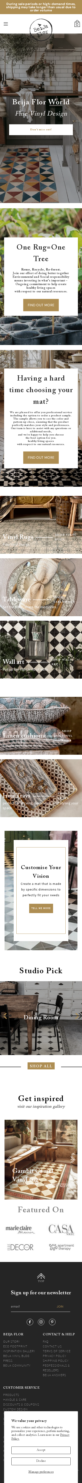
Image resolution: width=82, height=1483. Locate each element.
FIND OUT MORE (41, 305)
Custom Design (15, 1409)
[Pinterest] (52, 1322)
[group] (41, 1018)
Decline (41, 1461)
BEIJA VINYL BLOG (16, 1356)
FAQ (46, 1341)
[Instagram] (41, 1322)
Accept (41, 1450)
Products (11, 1395)
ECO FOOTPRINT (15, 1346)
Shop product (21, 1186)
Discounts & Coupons (21, 1404)
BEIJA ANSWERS (54, 1375)
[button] (5, 1016)
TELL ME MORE (41, 908)
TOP (41, 1281)
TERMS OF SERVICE (57, 1351)
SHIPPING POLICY (56, 1361)
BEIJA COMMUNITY (17, 1365)
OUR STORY (11, 1341)
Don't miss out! (41, 130)
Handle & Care (14, 1400)
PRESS (8, 1361)
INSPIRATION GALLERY (19, 1351)
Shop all (41, 1066)
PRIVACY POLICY (54, 1356)
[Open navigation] (11, 24)
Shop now (58, 1186)
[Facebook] (30, 1322)
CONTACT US (52, 1346)
